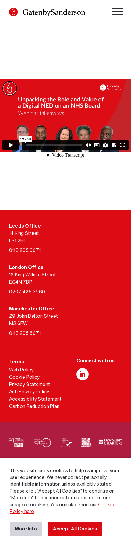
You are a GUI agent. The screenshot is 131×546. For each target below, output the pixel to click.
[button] (13, 12)
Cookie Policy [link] (24, 377)
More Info (26, 528)
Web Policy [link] (21, 369)
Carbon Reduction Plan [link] (34, 406)
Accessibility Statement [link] (35, 399)
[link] (47, 13)
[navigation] (118, 12)
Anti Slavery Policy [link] (29, 391)
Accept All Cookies (75, 528)
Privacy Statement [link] (29, 384)
